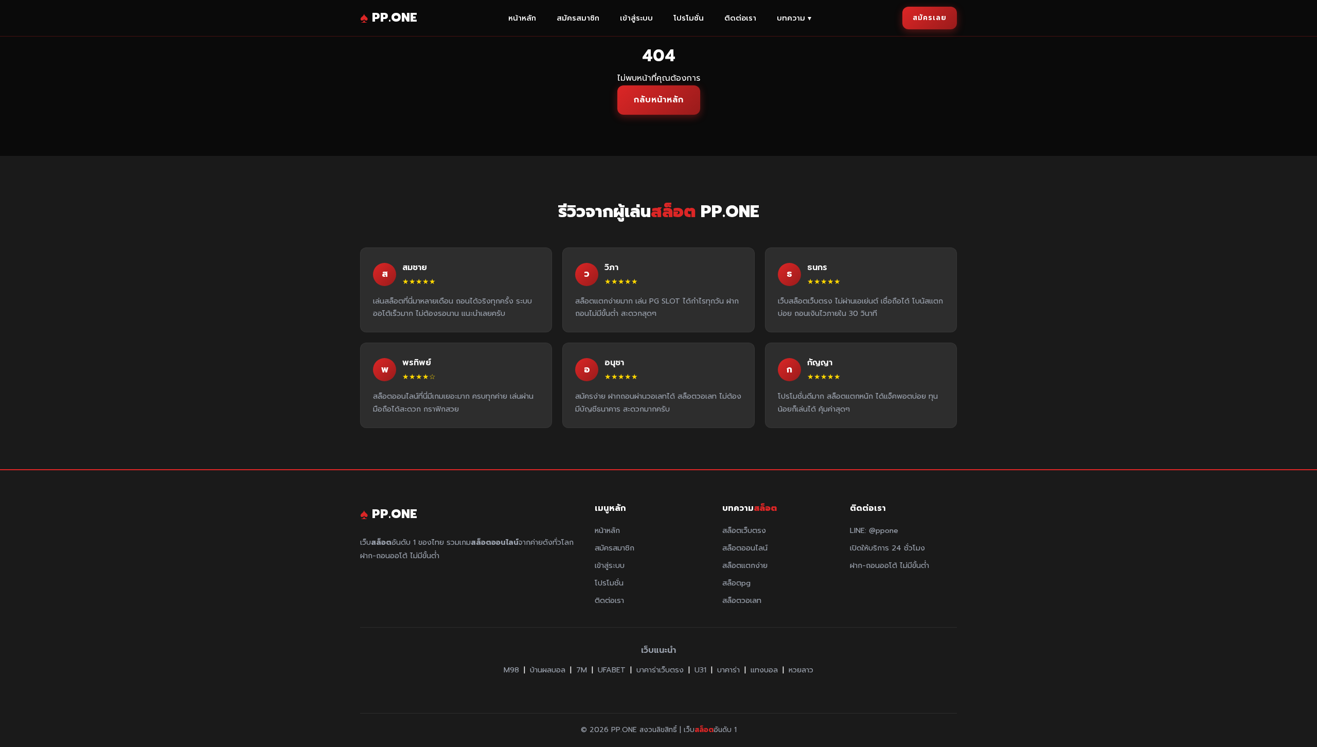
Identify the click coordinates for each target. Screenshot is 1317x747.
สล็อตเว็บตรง (744, 530)
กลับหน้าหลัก (659, 100)
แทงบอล (764, 669)
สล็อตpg (736, 583)
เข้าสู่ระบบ (636, 18)
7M (581, 669)
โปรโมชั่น (688, 18)
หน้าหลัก (522, 18)
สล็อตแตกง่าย (745, 565)
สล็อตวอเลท (741, 600)
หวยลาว (801, 669)
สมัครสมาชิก (578, 18)
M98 (511, 669)
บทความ (794, 18)
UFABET (612, 669)
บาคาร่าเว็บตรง (660, 669)
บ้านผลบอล (547, 669)
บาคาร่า (728, 669)
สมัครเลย (930, 17)
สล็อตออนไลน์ (745, 548)
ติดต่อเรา (740, 18)
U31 (700, 669)
